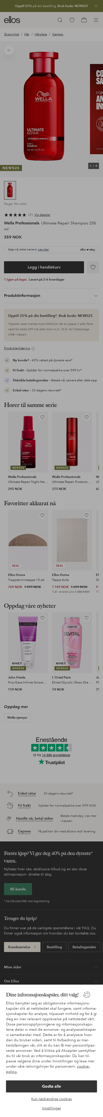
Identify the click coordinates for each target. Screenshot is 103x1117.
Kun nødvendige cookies (51, 1099)
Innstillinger (51, 1108)
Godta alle (51, 1086)
